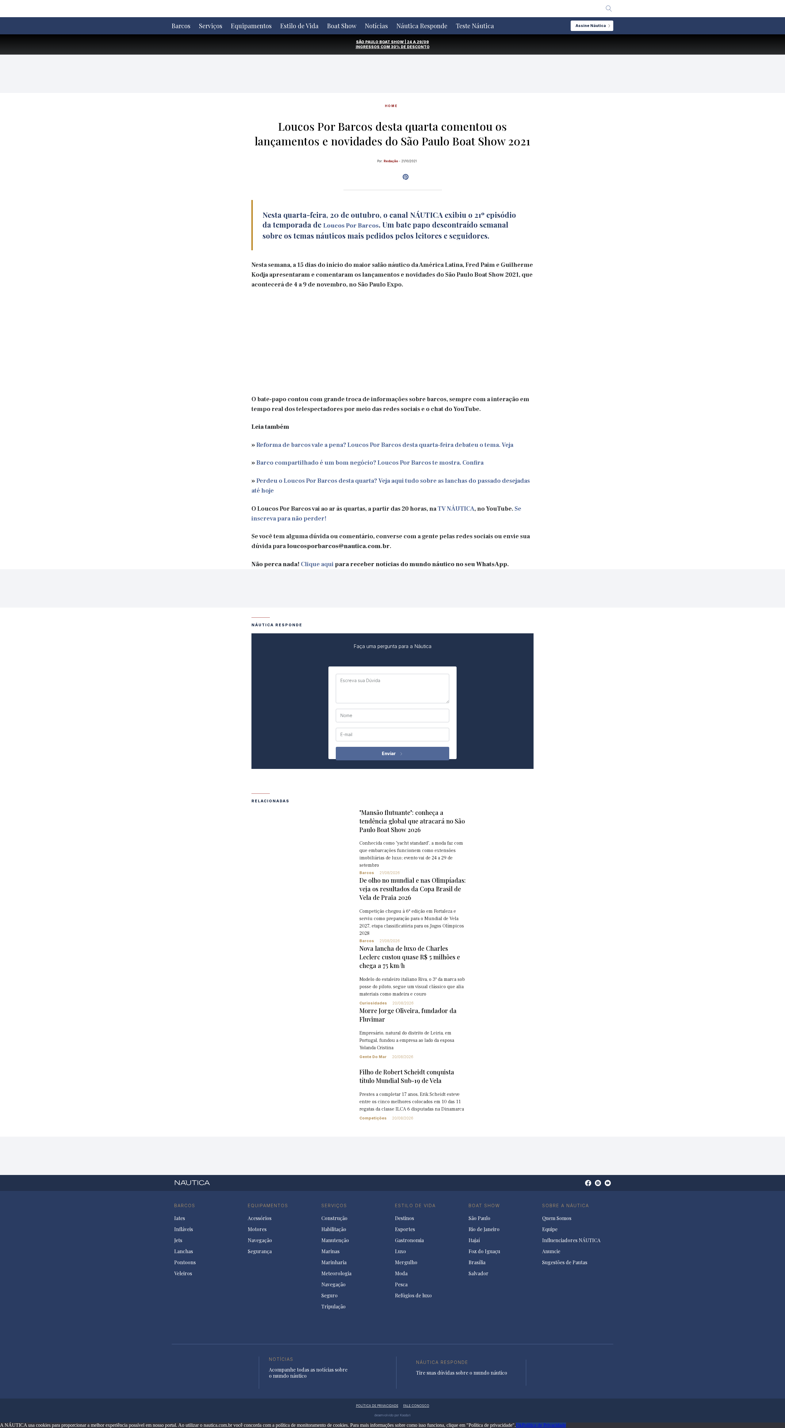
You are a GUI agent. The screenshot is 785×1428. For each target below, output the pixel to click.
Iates (179, 1218)
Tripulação (333, 1306)
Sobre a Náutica (565, 1205)
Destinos (404, 1218)
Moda (401, 1273)
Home (391, 106)
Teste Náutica (475, 25)
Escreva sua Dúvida (360, 680)
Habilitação (333, 1229)
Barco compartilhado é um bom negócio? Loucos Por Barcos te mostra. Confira (370, 463)
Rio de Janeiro (484, 1229)
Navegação (260, 1240)
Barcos (181, 25)
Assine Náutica (591, 25)
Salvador (478, 1273)
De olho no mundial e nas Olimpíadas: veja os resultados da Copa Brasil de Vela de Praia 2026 (412, 888)
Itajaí (474, 1240)
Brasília (477, 1262)
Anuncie (551, 1251)
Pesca (401, 1284)
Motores (257, 1229)
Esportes (405, 1229)
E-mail (346, 734)
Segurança (260, 1251)
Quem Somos (556, 1218)
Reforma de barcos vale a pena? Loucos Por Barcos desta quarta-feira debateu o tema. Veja (384, 445)
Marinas (330, 1251)
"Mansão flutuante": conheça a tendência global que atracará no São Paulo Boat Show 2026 (412, 821)
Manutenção (335, 1240)
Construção (334, 1218)
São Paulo (479, 1218)
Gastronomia (409, 1240)
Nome (346, 715)
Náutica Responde (421, 25)
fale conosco (416, 1405)
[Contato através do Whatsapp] (581, 1186)
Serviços (210, 25)
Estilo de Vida (299, 25)
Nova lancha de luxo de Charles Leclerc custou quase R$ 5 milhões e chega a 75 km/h (409, 956)
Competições (373, 1118)
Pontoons (185, 1262)
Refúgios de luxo (413, 1295)
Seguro (329, 1295)
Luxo (400, 1251)
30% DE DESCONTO (410, 46)
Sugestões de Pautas (564, 1262)
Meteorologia (336, 1273)
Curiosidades (373, 1003)
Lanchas (183, 1251)
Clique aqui (317, 564)
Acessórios (259, 1218)
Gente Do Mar (373, 1056)
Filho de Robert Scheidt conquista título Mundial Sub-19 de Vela (406, 1076)
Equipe (549, 1229)
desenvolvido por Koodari (392, 1415)
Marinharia (334, 1262)
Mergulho (406, 1262)
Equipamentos (251, 25)
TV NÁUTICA (456, 509)
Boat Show (341, 25)
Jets (178, 1240)
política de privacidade (377, 1405)
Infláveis (183, 1229)
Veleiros (183, 1273)
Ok (519, 1425)
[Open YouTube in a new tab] (405, 177)
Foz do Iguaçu (484, 1251)
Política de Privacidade (544, 1425)
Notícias (376, 25)
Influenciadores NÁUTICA (571, 1240)
